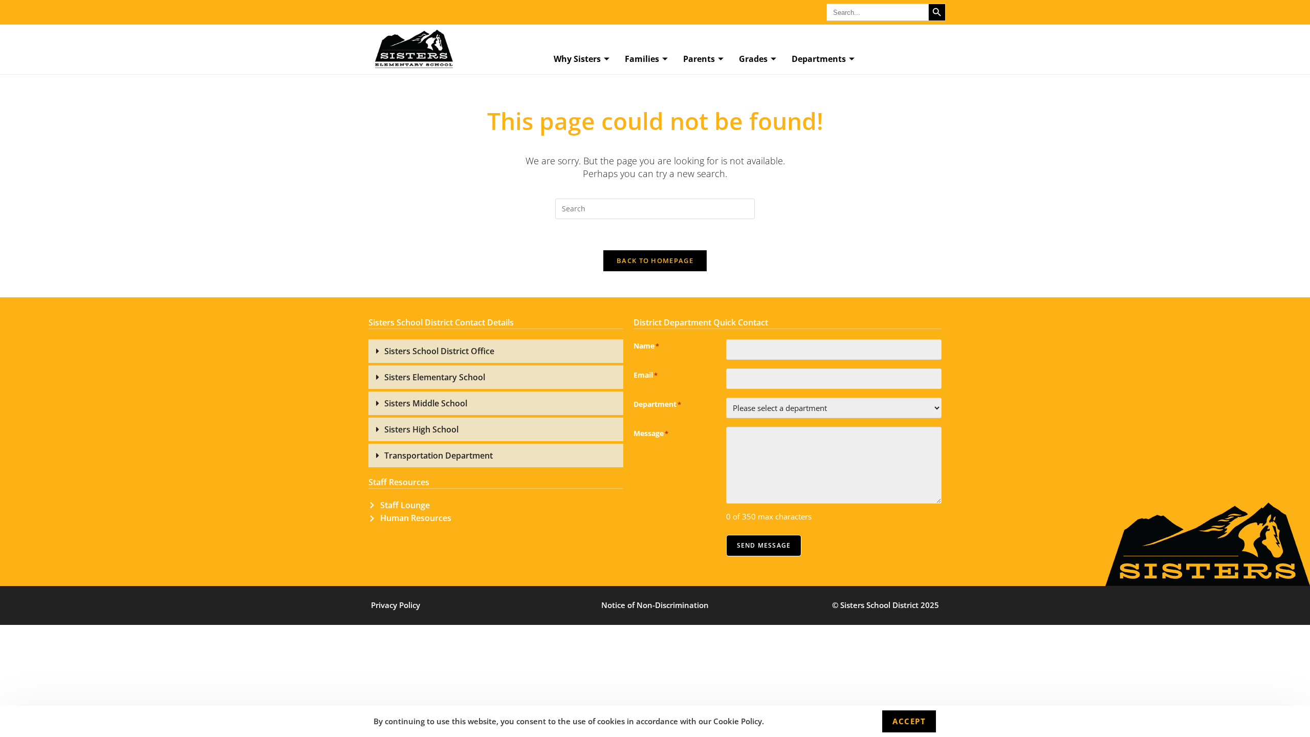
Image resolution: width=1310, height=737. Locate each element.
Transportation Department (438, 455)
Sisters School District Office (439, 351)
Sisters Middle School (425, 403)
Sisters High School (421, 429)
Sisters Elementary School (434, 377)
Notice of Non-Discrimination (655, 605)
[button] (495, 351)
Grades (753, 58)
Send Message (764, 545)
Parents (699, 58)
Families (642, 58)
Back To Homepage (655, 260)
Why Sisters (577, 58)
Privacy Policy (395, 605)
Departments (819, 58)
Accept (909, 721)
